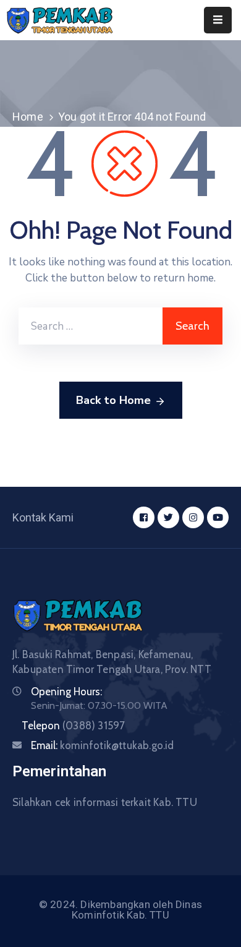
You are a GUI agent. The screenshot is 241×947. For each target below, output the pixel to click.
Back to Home (113, 400)
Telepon (73, 725)
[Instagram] (193, 517)
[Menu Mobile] (218, 20)
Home (27, 116)
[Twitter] (168, 517)
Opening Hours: (66, 691)
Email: (102, 745)
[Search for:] (91, 326)
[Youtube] (218, 517)
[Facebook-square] (143, 517)
